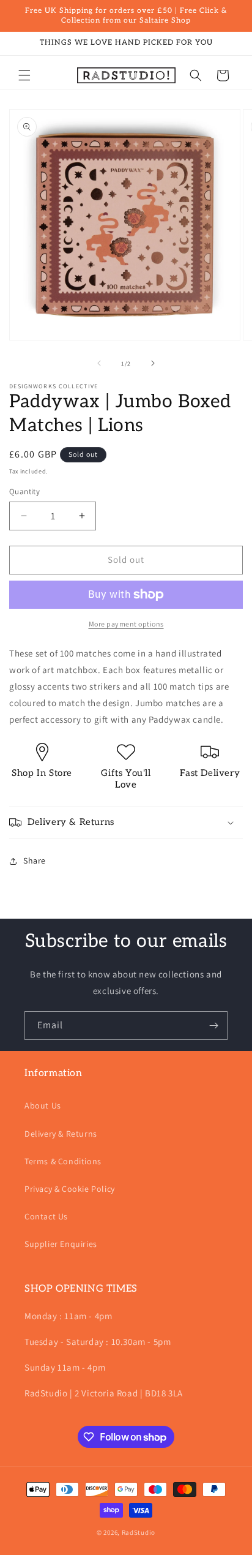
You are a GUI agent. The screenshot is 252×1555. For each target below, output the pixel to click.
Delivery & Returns (60, 1133)
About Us (42, 1105)
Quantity (24, 491)
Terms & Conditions (63, 1161)
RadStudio (138, 1532)
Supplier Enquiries (60, 1243)
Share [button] (34, 860)
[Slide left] (99, 363)
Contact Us (46, 1216)
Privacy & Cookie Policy (69, 1188)
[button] (24, 75)
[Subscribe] (213, 1025)
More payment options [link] (126, 623)
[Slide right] (152, 363)
